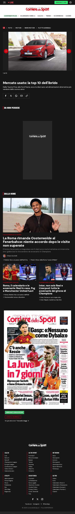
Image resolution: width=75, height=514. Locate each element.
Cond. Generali (33, 491)
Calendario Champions (60, 485)
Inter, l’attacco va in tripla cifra (51, 297)
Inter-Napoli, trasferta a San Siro (51, 300)
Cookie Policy (33, 487)
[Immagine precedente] (6, 51)
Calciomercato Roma (12, 234)
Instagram (36, 504)
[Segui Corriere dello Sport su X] (37, 499)
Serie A (7, 458)
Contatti (31, 478)
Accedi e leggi (22, 421)
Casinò (68, 16)
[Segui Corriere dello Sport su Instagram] (42, 499)
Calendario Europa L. (59, 487)
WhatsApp (46, 504)
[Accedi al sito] (70, 2)
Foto (10, 28)
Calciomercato (9, 471)
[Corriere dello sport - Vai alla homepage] (37, 9)
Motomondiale (33, 458)
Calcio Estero (9, 469)
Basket (31, 460)
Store (6, 483)
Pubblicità (8, 485)
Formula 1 (32, 456)
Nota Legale (32, 483)
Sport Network (57, 466)
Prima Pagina (9, 480)
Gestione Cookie (34, 485)
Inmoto (55, 460)
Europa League (9, 464)
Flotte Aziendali (44, 28)
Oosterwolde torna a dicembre (14, 297)
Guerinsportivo (57, 464)
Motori (18, 28)
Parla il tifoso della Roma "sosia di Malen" (44, 260)
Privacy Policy (33, 489)
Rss (6, 487)
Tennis (48, 16)
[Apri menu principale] (4, 2)
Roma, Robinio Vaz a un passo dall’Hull (16, 295)
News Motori (30, 28)
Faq (30, 494)
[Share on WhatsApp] (16, 95)
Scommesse (58, 16)
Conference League (11, 466)
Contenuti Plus (10, 16)
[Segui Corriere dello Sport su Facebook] (33, 499)
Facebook (28, 504)
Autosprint (56, 458)
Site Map (7, 489)
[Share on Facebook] (5, 95)
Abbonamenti (9, 478)
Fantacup (56, 469)
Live (11, 2)
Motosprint (56, 462)
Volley (30, 466)
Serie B (7, 460)
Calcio (40, 16)
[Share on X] (10, 95)
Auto (54, 456)
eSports (31, 469)
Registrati (8, 491)
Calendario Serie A (27, 16)
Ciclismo (31, 471)
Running (31, 464)
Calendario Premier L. (59, 489)
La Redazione (33, 480)
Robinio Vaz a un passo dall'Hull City (16, 260)
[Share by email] (21, 95)
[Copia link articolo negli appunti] (26, 95)
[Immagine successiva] (69, 51)
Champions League (10, 282)
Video (54, 478)
